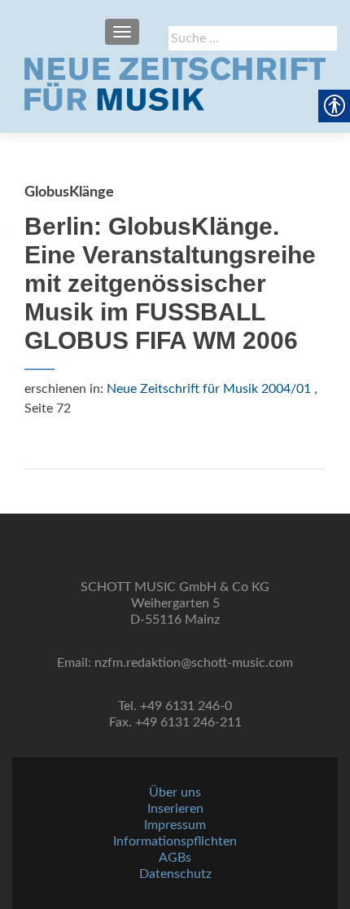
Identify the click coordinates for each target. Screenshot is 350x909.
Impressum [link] (175, 825)
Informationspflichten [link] (175, 841)
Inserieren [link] (175, 808)
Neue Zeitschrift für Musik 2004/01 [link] (209, 388)
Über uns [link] (175, 792)
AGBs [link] (175, 857)
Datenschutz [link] (175, 873)
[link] (175, 84)
